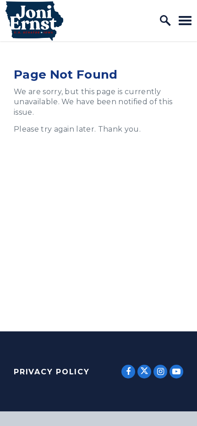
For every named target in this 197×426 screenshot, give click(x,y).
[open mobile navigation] (185, 20)
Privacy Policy (52, 371)
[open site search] (165, 20)
